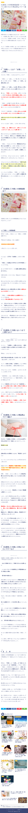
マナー (3, 2)
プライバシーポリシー (11, 809)
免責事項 (18, 809)
